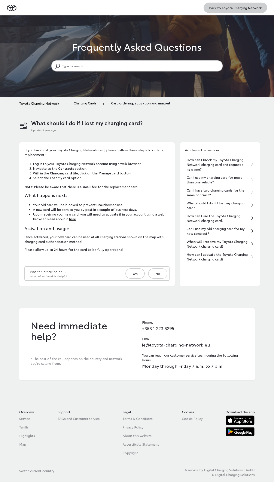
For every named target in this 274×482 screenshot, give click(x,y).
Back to (235, 7)
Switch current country (37, 471)
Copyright (130, 452)
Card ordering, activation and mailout (140, 103)
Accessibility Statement (141, 444)
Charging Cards (85, 103)
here (72, 218)
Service (24, 418)
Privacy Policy (133, 427)
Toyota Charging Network (39, 103)
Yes (135, 273)
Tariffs (24, 427)
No (157, 273)
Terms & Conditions (138, 418)
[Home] (11, 7)
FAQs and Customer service (79, 418)
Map (22, 444)
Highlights (27, 435)
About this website (137, 435)
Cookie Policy (192, 418)
